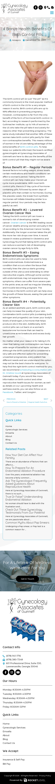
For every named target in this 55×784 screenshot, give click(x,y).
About (8, 436)
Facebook (8, 392)
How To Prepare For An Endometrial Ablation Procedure (25, 469)
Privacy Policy (45, 776)
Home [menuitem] (6, 723)
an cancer (21, 222)
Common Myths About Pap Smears (27, 522)
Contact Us (11, 443)
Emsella (9, 433)
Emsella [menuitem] (7, 731)
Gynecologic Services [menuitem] (14, 727)
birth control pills (29, 147)
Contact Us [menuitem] (9, 743)
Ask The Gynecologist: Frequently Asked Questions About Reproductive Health (26, 483)
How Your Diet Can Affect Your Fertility (24, 456)
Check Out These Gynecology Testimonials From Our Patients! (25, 511)
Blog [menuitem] (5, 739)
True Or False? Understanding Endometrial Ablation (24, 498)
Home (8, 426)
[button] (52, 12)
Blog (8, 439)
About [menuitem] (6, 735)
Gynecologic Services (16, 429)
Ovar (13, 222)
